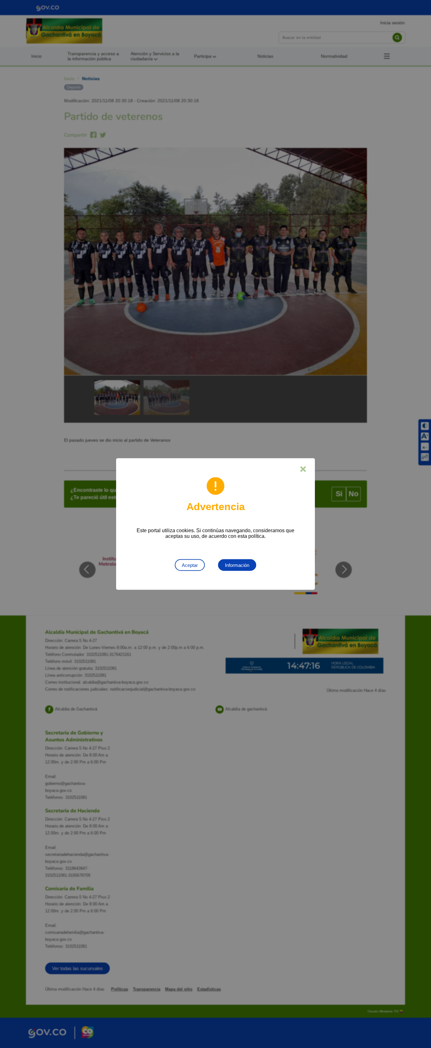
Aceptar (190, 565)
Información (237, 565)
